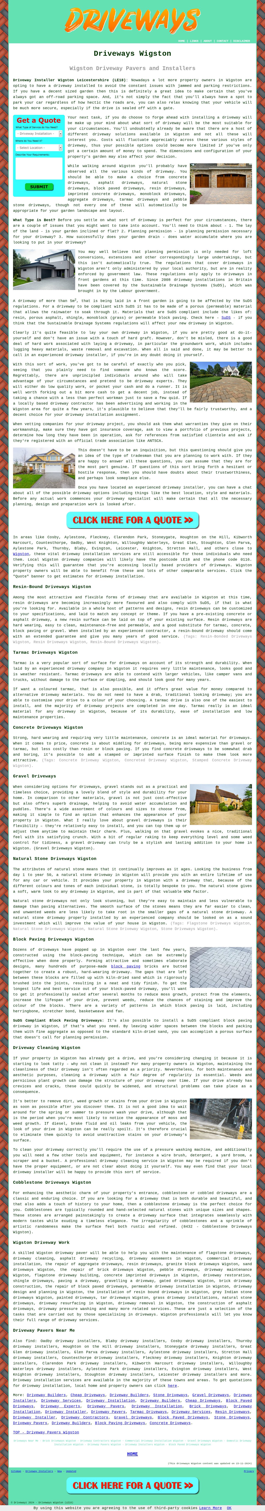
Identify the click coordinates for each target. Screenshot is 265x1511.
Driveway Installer (65, 1412)
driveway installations (199, 280)
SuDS (226, 318)
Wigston (21, 554)
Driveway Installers (39, 1471)
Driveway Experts (60, 1406)
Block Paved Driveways (183, 1417)
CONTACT (222, 41)
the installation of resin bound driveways (134, 1292)
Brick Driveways (207, 1406)
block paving (125, 966)
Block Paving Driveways (120, 1423)
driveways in (237, 263)
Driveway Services (61, 1401)
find (30, 1341)
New (59, 1471)
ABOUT (208, 41)
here (172, 1386)
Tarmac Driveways (148, 1412)
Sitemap (16, 1471)
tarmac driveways (138, 200)
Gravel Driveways (210, 1395)
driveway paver (71, 1253)
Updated (71, 1471)
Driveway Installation (110, 1401)
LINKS (194, 41)
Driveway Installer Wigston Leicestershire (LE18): (70, 80)
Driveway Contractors (84, 1417)
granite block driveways (192, 1264)
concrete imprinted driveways (137, 1275)
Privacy (249, 1471)
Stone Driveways (170, 1395)
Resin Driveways (232, 1412)
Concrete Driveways (170, 1423)
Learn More (210, 1508)
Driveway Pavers (105, 1406)
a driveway (60, 86)
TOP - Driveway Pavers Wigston (46, 1432)
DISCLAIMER (241, 41)
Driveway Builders (46, 1395)
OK (229, 1508)
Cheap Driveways (88, 1395)
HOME (181, 41)
